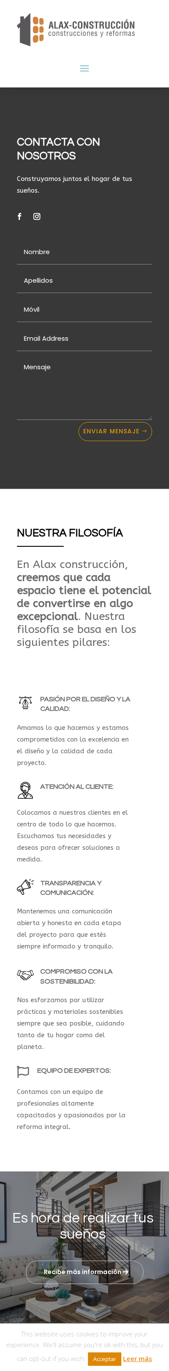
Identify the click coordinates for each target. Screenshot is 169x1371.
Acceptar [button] (104, 1359)
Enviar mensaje (111, 431)
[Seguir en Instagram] (37, 216)
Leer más (137, 1358)
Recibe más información (82, 1272)
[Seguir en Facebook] (19, 216)
